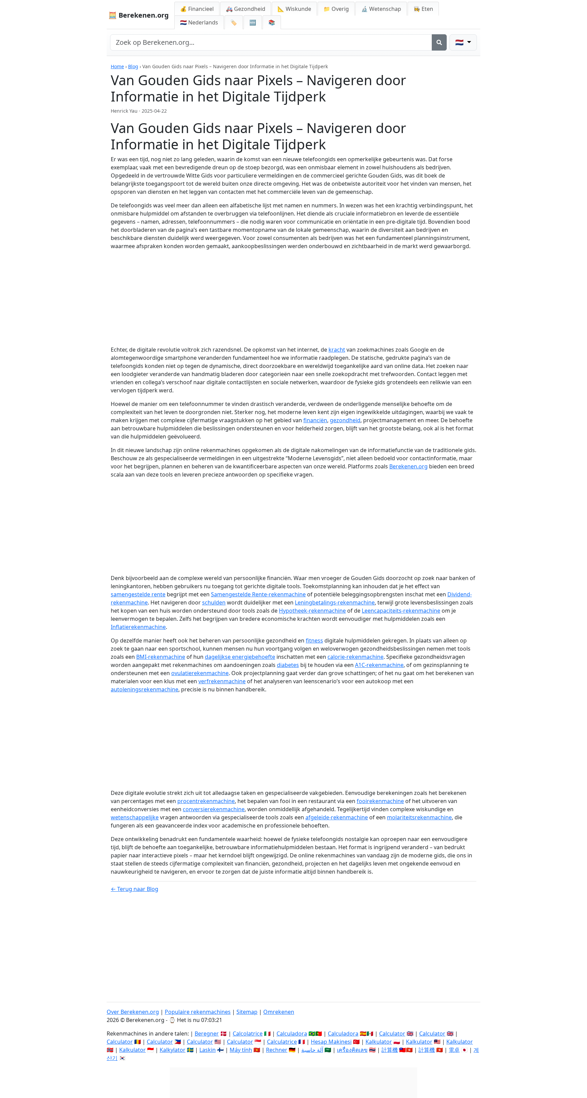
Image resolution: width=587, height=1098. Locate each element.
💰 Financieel (197, 9)
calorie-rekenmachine (355, 656)
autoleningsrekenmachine (144, 689)
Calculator (392, 1033)
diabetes (288, 665)
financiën (315, 420)
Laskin (207, 1050)
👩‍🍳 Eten (423, 9)
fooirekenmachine (380, 801)
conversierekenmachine (214, 809)
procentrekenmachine (206, 801)
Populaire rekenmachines (198, 1012)
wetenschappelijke (135, 817)
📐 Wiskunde (294, 9)
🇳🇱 (199, 22)
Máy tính (241, 1050)
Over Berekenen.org (133, 1012)
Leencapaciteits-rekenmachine (401, 610)
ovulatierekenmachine (200, 673)
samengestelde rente (138, 594)
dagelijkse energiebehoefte (240, 656)
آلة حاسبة (312, 1050)
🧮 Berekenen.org (138, 15)
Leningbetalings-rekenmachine (335, 602)
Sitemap (246, 1012)
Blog (133, 66)
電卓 (454, 1050)
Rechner (276, 1050)
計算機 (389, 1050)
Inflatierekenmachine (138, 627)
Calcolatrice (248, 1033)
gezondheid (345, 420)
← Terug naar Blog (134, 889)
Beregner (207, 1033)
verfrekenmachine (222, 681)
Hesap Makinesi (331, 1041)
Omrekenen (278, 1012)
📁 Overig (336, 9)
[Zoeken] (439, 42)
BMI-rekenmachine (160, 656)
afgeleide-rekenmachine (336, 817)
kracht (336, 349)
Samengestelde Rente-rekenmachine (258, 594)
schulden (214, 602)
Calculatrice (282, 1041)
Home (117, 66)
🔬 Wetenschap (381, 9)
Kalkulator (379, 1041)
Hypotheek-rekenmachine (312, 610)
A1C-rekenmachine (379, 665)
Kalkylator (172, 1050)
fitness (314, 640)
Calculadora (292, 1033)
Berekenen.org (408, 466)
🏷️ (233, 22)
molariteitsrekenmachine (419, 817)
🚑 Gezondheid (245, 9)
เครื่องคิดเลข (352, 1050)
